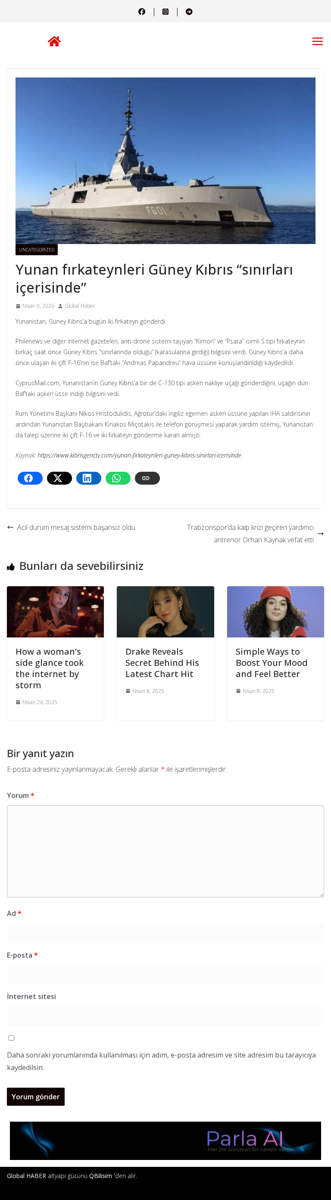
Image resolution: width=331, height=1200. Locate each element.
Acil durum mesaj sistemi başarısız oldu (76, 527)
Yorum (20, 795)
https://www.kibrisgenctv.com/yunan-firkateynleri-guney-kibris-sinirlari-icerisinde (139, 455)
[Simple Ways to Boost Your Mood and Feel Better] (275, 592)
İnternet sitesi (31, 996)
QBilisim (100, 1176)
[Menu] (317, 41)
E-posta (22, 955)
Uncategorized (36, 250)
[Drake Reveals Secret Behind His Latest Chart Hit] (165, 592)
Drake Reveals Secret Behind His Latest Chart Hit (162, 663)
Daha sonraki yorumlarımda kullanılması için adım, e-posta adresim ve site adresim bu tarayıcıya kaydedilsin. (161, 1061)
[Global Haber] (54, 41)
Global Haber (80, 305)
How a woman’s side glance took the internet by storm (50, 668)
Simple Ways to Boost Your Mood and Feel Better (272, 663)
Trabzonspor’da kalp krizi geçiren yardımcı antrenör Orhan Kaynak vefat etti (250, 533)
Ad (14, 913)
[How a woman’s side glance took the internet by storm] (55, 592)
